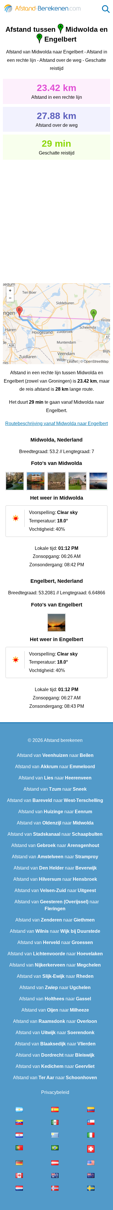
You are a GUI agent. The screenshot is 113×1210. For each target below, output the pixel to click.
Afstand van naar (55, 755)
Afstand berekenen (63, 740)
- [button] (10, 298)
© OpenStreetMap (94, 361)
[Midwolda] (14, 490)
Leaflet (72, 361)
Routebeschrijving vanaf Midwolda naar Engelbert (56, 423)
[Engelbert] (56, 632)
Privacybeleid (55, 1092)
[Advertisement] (56, 217)
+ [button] (10, 290)
